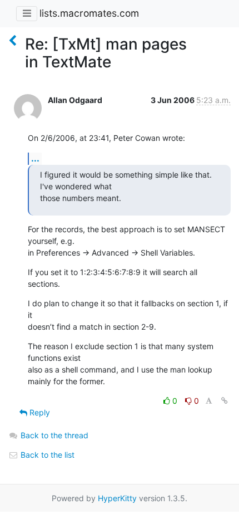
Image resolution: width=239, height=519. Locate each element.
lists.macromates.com (89, 13)
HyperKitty (117, 498)
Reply (38, 412)
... (35, 158)
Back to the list (46, 454)
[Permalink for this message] (224, 401)
